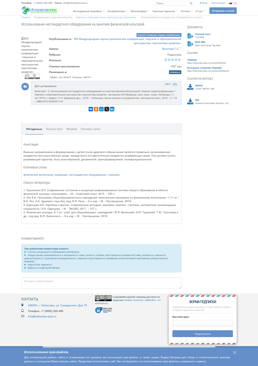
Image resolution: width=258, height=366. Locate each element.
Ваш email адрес (180, 316)
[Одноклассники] (96, 109)
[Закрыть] (235, 352)
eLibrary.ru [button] (175, 72)
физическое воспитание (38, 174)
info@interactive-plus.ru (42, 316)
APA (175, 84)
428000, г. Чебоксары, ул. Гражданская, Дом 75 (57, 305)
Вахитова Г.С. (170, 48)
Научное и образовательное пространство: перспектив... (106, 17)
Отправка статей (223, 10)
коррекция (61, 174)
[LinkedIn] (112, 109)
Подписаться (203, 334)
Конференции (116, 11)
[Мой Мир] (101, 109)
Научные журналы (163, 11)
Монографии (139, 11)
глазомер (113, 174)
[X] (106, 109)
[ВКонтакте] (91, 109)
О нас (199, 11)
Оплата (185, 11)
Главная (25, 17)
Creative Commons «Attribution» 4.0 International (128, 301)
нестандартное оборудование (87, 174)
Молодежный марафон (87, 11)
